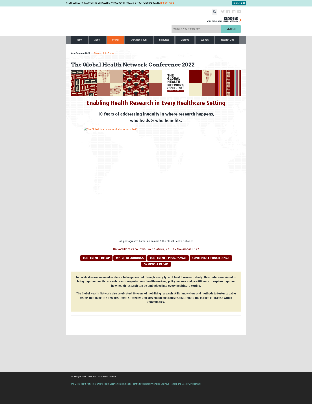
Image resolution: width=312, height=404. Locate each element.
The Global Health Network (94, 21)
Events (115, 40)
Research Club (227, 40)
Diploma (185, 40)
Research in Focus (104, 53)
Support (205, 40)
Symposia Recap (156, 264)
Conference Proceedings (210, 258)
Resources (164, 40)
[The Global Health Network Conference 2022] (156, 182)
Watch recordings (130, 258)
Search (231, 29)
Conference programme (168, 258)
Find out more (167, 3)
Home (80, 40)
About (97, 40)
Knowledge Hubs (139, 40)
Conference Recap (96, 258)
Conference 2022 (80, 53)
